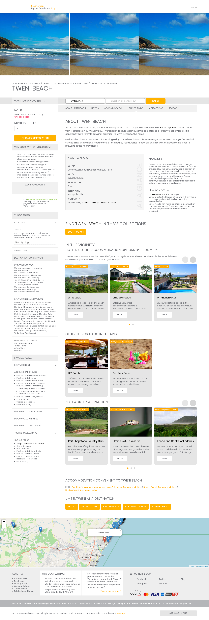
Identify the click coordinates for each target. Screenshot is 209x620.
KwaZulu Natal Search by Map (28, 412)
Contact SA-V (20, 578)
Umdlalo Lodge (122, 297)
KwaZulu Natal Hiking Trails (28, 451)
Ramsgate (27, 321)
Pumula (17, 321)
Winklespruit (31, 333)
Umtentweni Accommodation (81, 490)
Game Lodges (23, 399)
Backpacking (22, 461)
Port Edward (31, 319)
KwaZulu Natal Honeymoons (29, 397)
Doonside (18, 304)
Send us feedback (158, 194)
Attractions (156, 108)
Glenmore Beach (39, 304)
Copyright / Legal (22, 586)
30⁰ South (74, 373)
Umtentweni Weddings (25, 289)
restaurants (111, 506)
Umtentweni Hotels (23, 270)
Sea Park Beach (122, 373)
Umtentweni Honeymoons (26, 292)
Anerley (30, 302)
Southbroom (20, 326)
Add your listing (178, 613)
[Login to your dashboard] (177, 7)
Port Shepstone (168, 127)
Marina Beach (49, 311)
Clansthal (46, 302)
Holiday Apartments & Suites (30, 280)
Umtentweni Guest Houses (27, 273)
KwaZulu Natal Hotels (26, 378)
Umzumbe (19, 330)
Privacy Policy (20, 583)
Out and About (21, 440)
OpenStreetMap (202, 566)
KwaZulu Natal (65, 83)
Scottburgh (50, 321)
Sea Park (18, 323)
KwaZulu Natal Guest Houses (29, 380)
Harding (18, 307)
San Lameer (38, 321)
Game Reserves (23, 446)
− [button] (4, 526)
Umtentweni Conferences (26, 287)
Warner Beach (39, 330)
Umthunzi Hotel (166, 297)
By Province (20, 222)
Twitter (162, 579)
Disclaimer (19, 581)
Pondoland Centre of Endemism (176, 441)
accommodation (135, 506)
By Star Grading (23, 404)
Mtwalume (33, 314)
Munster (43, 314)
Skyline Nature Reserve (126, 441)
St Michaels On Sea (47, 326)
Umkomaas (41, 328)
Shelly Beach (38, 323)
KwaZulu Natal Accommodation (124, 487)
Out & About (34, 83)
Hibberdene (28, 307)
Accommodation (113, 108)
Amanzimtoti (20, 302)
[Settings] (182, 7)
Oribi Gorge (25, 316)
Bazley (38, 302)
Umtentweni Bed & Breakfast (28, 275)
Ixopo (49, 307)
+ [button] (4, 521)
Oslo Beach (36, 316)
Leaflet (192, 566)
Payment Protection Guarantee (42, 199)
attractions (89, 506)
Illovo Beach (40, 307)
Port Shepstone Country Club (86, 441)
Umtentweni (91, 202)
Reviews (173, 108)
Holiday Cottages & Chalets (30, 282)
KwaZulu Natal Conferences (27, 426)
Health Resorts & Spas (26, 459)
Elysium (27, 304)
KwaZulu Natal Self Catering (29, 386)
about (71, 506)
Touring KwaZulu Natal (25, 433)
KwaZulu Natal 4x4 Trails (27, 453)
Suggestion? (20, 251)
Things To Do (49, 83)
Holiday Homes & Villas (27, 285)
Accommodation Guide (25, 372)
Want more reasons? (111, 591)
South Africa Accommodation (88, 487)
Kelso (16, 309)
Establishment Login (24, 591)
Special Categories (25, 402)
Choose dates (21, 116)
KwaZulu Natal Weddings (26, 419)
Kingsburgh (25, 309)
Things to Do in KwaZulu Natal (30, 443)
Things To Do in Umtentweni (104, 83)
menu (188, 7)
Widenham (19, 333)
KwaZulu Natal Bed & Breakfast (30, 383)
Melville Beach (21, 314)
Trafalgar (18, 328)
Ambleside (74, 297)
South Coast (81, 83)
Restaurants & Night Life (27, 456)
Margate (38, 311)
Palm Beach (48, 316)
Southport (32, 326)
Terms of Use (20, 588)
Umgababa (29, 328)
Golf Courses (22, 448)
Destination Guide (22, 365)
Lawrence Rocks (38, 309)
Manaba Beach (26, 311)
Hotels (95, 108)
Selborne (27, 323)
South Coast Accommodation (159, 487)
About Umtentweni (75, 108)
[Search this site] (172, 7)
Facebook (141, 579)
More (75, 314)
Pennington (19, 319)
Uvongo (28, 330)
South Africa (19, 83)
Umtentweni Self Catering (26, 277)
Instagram (142, 583)
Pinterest (163, 583)
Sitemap (121, 613)
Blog (183, 579)
